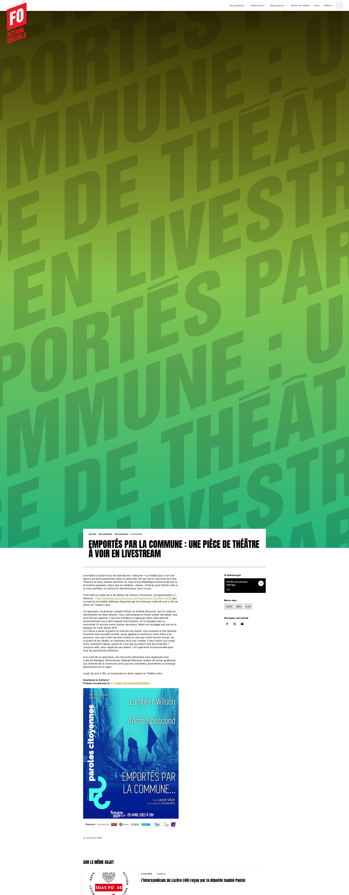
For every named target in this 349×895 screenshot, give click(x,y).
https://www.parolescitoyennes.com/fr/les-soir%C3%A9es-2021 (132, 598)
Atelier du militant (300, 5)
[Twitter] (234, 624)
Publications (257, 5)
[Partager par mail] (242, 624)
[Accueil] (17, 23)
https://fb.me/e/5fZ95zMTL (132, 683)
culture (229, 606)
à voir (248, 606)
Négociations (277, 5)
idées (238, 606)
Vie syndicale (236, 5)
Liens (317, 5)
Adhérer (328, 5)
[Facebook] (227, 624)
